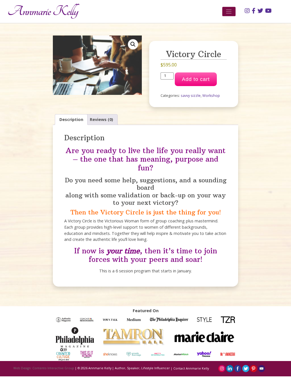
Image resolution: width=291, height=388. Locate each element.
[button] (133, 44)
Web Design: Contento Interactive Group (43, 368)
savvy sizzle (191, 95)
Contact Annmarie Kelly (191, 368)
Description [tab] (71, 119)
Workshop (211, 95)
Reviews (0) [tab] (101, 119)
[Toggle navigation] (229, 11)
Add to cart (196, 79)
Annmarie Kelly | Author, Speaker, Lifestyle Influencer (129, 368)
